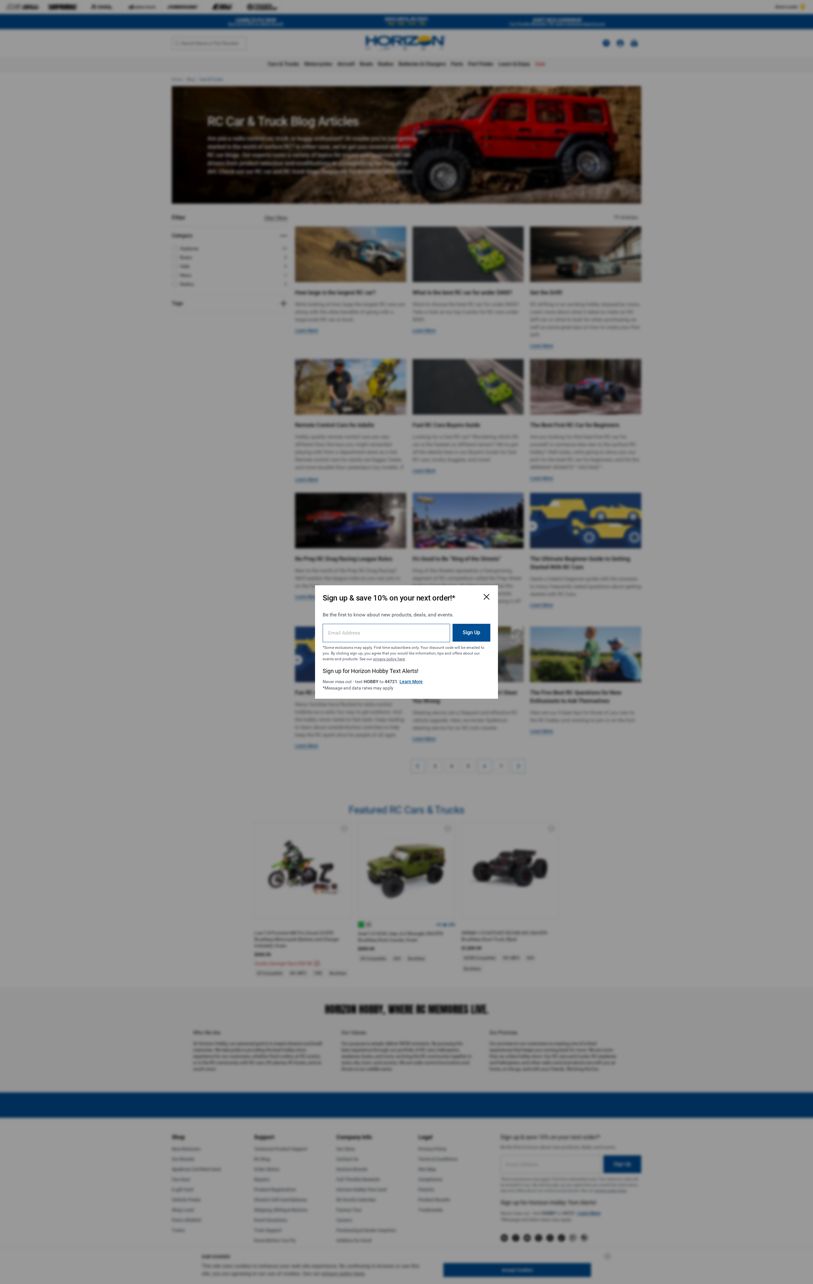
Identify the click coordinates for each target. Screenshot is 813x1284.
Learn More (411, 681)
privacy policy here (389, 659)
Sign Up (471, 632)
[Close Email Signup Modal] (486, 597)
